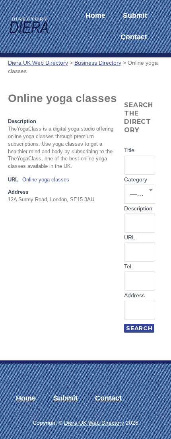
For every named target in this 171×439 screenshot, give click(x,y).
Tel (127, 266)
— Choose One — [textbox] (140, 194)
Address (134, 295)
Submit (135, 15)
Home (95, 15)
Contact (133, 37)
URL (129, 237)
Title (129, 150)
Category (135, 179)
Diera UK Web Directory (94, 423)
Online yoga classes (45, 180)
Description (138, 208)
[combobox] (139, 194)
